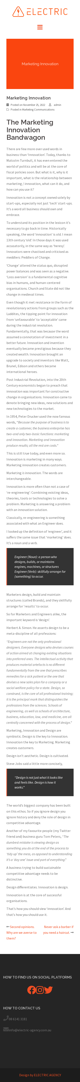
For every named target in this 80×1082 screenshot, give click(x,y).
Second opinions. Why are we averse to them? (21, 932)
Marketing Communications (38, 109)
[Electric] (40, 11)
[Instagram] (40, 992)
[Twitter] (48, 992)
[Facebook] (31, 992)
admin (57, 105)
